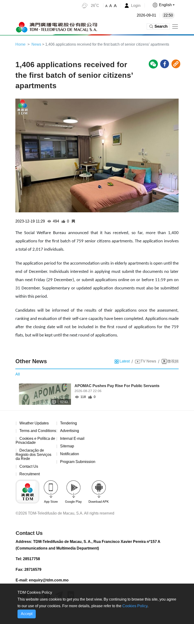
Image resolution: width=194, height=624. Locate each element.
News (36, 44)
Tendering (68, 423)
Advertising (69, 431)
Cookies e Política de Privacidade (35, 440)
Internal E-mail (72, 438)
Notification (69, 454)
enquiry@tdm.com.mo (49, 580)
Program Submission (77, 462)
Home (20, 44)
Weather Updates (34, 423)
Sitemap (67, 446)
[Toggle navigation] (175, 26)
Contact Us (28, 466)
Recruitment (29, 474)
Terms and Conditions (37, 431)
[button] (163, 5)
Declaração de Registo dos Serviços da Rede (33, 454)
